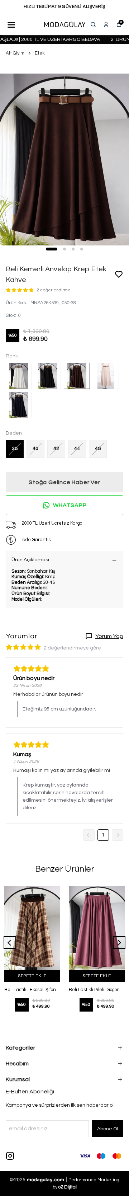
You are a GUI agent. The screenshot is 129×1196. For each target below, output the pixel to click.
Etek (40, 53)
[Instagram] (10, 1156)
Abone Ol (107, 1128)
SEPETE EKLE (32, 976)
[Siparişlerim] (106, 24)
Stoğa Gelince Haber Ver (64, 482)
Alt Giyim (15, 53)
